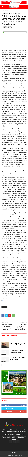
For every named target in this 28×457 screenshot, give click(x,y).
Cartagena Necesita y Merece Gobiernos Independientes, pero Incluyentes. (7, 327)
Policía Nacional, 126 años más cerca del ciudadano (17, 344)
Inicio (2, 10)
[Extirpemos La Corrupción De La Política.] (5, 359)
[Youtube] (18, 441)
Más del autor (5, 339)
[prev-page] (2, 365)
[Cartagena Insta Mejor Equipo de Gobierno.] (5, 352)
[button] (2, 7)
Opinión (10, 307)
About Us (14, 452)
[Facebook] (2, 315)
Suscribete (22, 411)
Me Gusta (23, 405)
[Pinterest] (9, 315)
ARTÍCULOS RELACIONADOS (9, 335)
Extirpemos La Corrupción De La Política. (17, 358)
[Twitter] (6, 315)
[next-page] (5, 365)
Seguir (23, 408)
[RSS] (10, 441)
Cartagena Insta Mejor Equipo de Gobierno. (16, 351)
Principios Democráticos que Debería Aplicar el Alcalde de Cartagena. (21, 327)
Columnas (7, 10)
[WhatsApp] (13, 315)
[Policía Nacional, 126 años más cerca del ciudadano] (5, 345)
